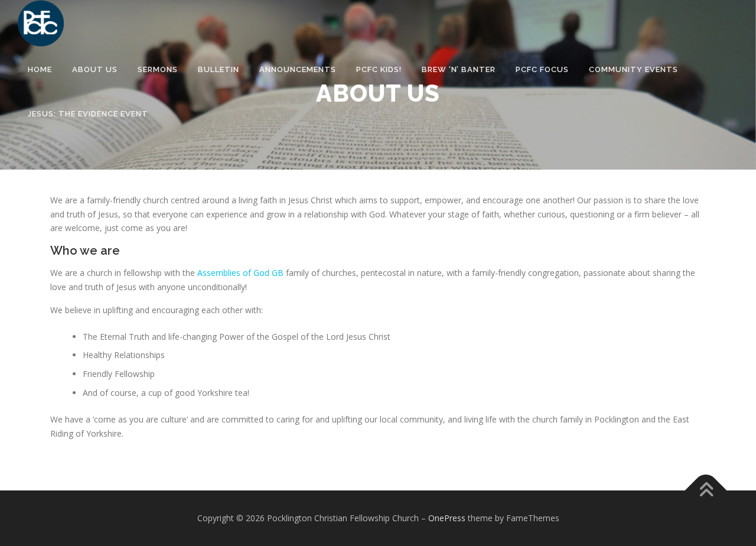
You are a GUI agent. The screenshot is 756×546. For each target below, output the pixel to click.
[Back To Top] (706, 491)
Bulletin (218, 69)
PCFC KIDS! (379, 69)
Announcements (297, 69)
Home (40, 69)
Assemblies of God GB (240, 272)
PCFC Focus (542, 69)
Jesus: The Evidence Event (88, 113)
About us (95, 69)
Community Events (633, 69)
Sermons (158, 69)
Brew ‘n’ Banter (459, 69)
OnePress (446, 518)
